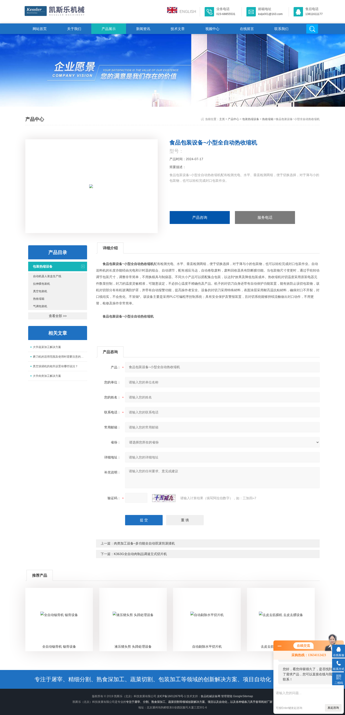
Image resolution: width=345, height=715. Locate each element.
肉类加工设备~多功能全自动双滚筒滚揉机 (144, 543)
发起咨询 (333, 707)
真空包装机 (40, 291)
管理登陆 (226, 696)
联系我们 (281, 29)
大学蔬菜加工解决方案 (47, 347)
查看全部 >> (58, 316)
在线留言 (247, 29)
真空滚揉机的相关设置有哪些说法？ (55, 366)
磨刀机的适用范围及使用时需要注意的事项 (59, 356)
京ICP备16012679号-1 (171, 696)
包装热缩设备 (250, 119)
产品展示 (109, 29)
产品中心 (233, 119)
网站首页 (40, 29)
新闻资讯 (143, 29)
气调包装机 (40, 306)
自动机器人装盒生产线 (47, 276)
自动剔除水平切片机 (207, 646)
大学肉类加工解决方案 (47, 376)
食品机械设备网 (210, 696)
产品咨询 (199, 217)
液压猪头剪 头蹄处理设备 (133, 646)
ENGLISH (188, 12)
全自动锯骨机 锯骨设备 (59, 646)
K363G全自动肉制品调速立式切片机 (140, 554)
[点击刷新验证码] (164, 498)
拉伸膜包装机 (41, 283)
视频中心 (212, 29)
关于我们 (74, 29)
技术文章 (178, 29)
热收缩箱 (267, 119)
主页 (222, 119)
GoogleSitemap (243, 696)
